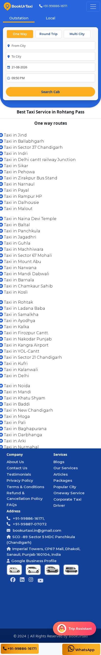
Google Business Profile (34, 560)
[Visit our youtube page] (40, 581)
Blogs (58, 461)
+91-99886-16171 (54, 6)
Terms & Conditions (25, 486)
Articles (60, 474)
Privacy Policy (20, 480)
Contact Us (17, 468)
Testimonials (19, 474)
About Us (15, 461)
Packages (62, 480)
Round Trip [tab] (48, 34)
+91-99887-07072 (29, 524)
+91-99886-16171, (28, 518)
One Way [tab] (20, 34)
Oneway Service (69, 493)
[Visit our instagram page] (31, 580)
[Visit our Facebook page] (12, 580)
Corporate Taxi (67, 499)
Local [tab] (50, 18)
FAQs (12, 504)
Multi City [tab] (77, 34)
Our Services (65, 468)
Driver (59, 505)
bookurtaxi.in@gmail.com (36, 530)
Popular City (64, 486)
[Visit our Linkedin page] (22, 580)
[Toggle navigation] (93, 7)
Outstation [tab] (18, 18)
